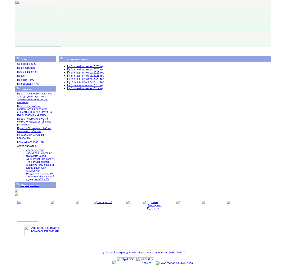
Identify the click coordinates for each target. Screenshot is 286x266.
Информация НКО (28, 83)
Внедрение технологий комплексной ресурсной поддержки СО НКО (40, 176)
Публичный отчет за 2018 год (85, 85)
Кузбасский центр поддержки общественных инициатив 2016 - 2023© (143, 252)
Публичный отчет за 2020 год (85, 78)
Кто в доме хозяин (36, 156)
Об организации (26, 63)
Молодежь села (35, 150)
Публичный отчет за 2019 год (85, 82)
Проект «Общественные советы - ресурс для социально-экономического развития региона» (36, 98)
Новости (22, 75)
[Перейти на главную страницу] (38, 45)
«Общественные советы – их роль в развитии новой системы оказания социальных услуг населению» (40, 165)
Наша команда (26, 67)
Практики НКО (25, 79)
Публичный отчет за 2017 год (85, 88)
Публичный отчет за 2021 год (85, 75)
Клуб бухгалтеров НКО (30, 142)
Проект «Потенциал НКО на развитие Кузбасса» (34, 130)
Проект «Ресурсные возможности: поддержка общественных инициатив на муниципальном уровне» (34, 110)
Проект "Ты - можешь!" (39, 153)
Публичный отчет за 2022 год (85, 72)
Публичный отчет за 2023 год (85, 69)
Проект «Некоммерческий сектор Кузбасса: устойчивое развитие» (34, 121)
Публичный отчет (27, 71)
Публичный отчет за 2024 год (85, 66)
